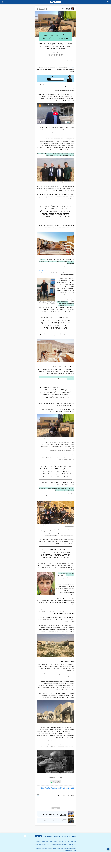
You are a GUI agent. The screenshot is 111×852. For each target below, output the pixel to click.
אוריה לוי (42, 788)
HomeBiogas (42, 271)
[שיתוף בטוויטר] (42, 9)
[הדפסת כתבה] (49, 55)
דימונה (68, 787)
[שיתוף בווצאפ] (38, 9)
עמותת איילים (70, 67)
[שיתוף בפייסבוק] (40, 9)
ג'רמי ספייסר (48, 788)
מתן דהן (59, 788)
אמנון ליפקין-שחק (66, 788)
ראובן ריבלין (47, 787)
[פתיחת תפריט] (2, 2)
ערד (57, 787)
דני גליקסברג (54, 788)
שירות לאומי (53, 787)
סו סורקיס (68, 8)
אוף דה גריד (67, 64)
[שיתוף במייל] (44, 9)
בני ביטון (72, 94)
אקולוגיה (62, 8)
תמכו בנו (38, 836)
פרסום (55, 808)
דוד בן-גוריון (41, 787)
